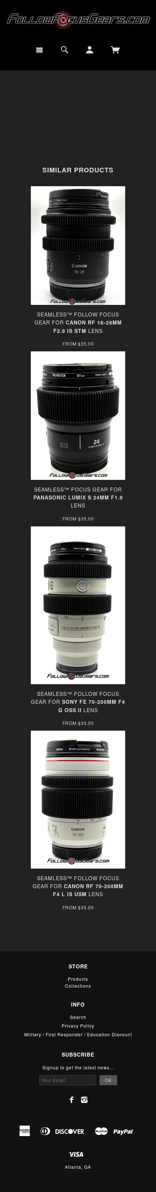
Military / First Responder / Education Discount (78, 1034)
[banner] (78, 20)
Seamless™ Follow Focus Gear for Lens (78, 322)
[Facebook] (71, 1099)
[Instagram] (84, 1099)
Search (78, 1017)
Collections (78, 986)
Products (78, 979)
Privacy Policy (78, 1025)
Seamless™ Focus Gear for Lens (78, 497)
